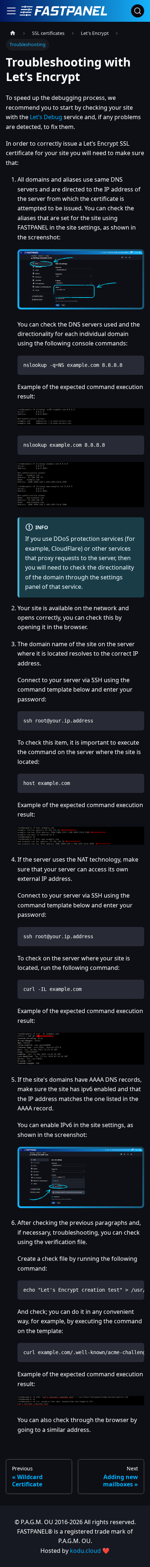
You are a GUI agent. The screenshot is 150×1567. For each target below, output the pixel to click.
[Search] (137, 10)
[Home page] (13, 33)
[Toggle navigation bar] (11, 10)
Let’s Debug (46, 117)
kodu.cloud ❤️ (90, 1551)
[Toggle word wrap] (122, 1289)
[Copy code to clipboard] (135, 365)
